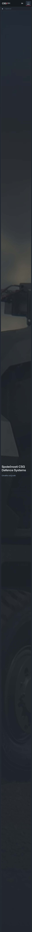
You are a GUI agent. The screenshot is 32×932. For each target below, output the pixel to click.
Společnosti (8, 8)
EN (22, 3)
